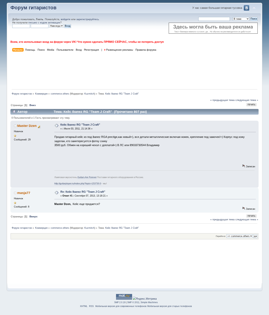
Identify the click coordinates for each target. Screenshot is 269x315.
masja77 (23, 193)
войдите (65, 19)
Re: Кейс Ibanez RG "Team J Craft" (82, 191)
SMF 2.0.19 (120, 302)
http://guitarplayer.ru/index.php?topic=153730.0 (77, 183)
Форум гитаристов (33, 7)
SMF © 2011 (133, 302)
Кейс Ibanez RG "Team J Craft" (80, 124)
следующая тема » (246, 100)
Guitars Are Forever (87, 177)
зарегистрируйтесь (87, 19)
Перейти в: (221, 236)
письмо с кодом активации (44, 22)
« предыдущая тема (222, 100)
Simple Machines (149, 302)
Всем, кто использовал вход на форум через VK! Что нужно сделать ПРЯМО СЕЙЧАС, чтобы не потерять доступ (87, 41)
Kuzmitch (89, 93)
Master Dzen (27, 126)
